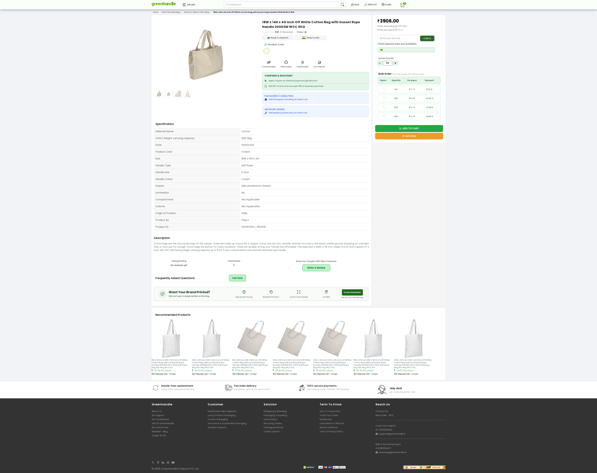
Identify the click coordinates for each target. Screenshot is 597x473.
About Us (156, 411)
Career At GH (159, 435)
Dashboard (325, 419)
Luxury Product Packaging (222, 415)
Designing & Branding (275, 411)
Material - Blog (159, 431)
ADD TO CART (410, 128)
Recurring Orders (273, 423)
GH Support (158, 415)
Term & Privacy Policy (331, 431)
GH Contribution (160, 419)
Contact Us (382, 411)
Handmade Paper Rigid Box (222, 411)
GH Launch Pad (160, 427)
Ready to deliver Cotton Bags (197, 12)
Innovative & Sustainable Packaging (227, 423)
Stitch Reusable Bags (171, 12)
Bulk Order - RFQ (384, 415)
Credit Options (272, 431)
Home (155, 12)
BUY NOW (410, 136)
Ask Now (237, 278)
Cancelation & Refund (332, 423)
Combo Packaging (218, 419)
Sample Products (217, 427)
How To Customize (330, 411)
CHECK (427, 38)
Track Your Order (329, 415)
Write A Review (316, 267)
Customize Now (352, 292)
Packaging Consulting (275, 415)
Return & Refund (329, 427)
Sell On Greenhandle (163, 423)
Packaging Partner (273, 427)
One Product (271, 419)
